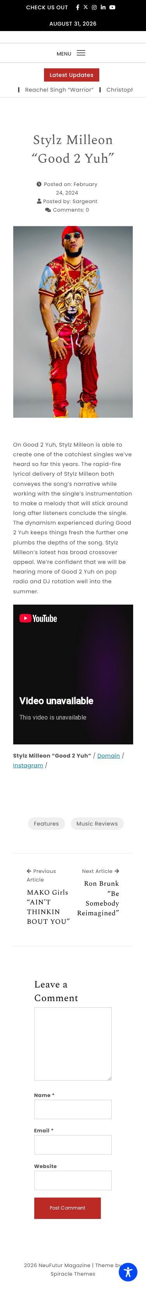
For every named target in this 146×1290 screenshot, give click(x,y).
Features (46, 824)
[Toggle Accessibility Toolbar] (128, 1272)
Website (45, 1166)
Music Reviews (97, 824)
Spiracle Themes (73, 1274)
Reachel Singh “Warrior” (52, 90)
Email (44, 1130)
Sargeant (85, 201)
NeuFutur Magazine (64, 1265)
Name (44, 1095)
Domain (108, 756)
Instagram (28, 765)
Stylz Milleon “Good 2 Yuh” (73, 149)
